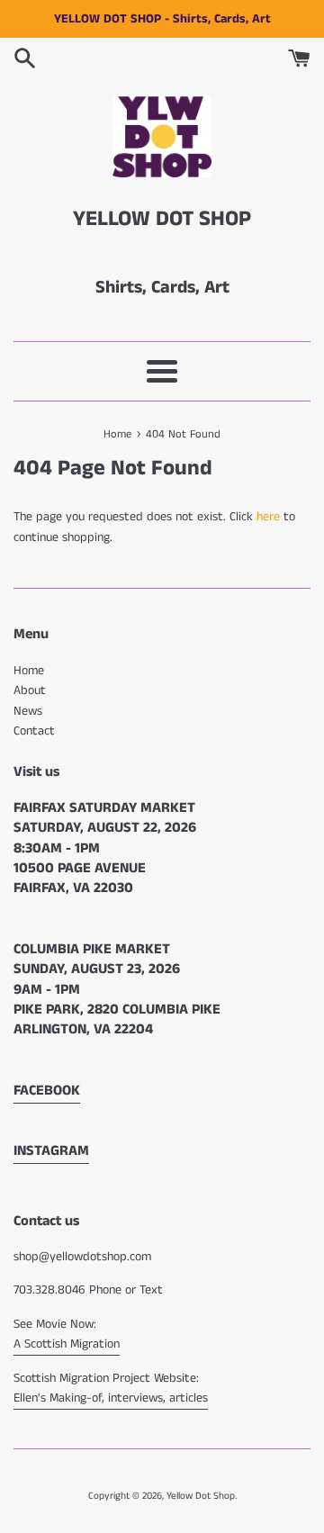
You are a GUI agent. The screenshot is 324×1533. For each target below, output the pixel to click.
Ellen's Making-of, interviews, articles (111, 1398)
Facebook (47, 1090)
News (28, 711)
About (30, 690)
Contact (34, 731)
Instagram (51, 1151)
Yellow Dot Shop (200, 1496)
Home (29, 671)
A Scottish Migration (67, 1344)
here (268, 517)
